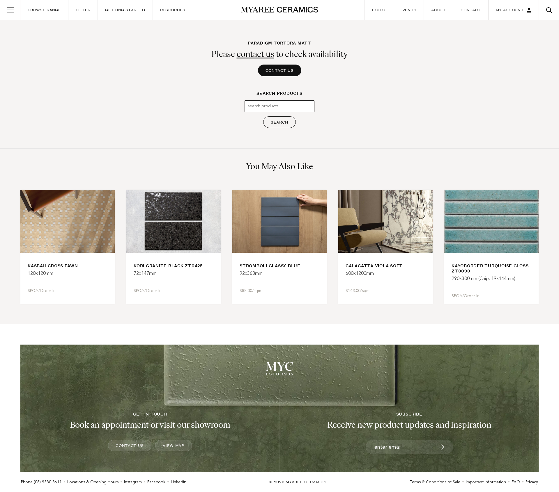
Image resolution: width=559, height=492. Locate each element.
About (438, 10)
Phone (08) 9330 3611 (41, 481)
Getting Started (125, 10)
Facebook (156, 481)
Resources (172, 10)
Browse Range (44, 10)
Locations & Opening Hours (92, 481)
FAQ (516, 481)
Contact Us (280, 70)
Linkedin (178, 481)
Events (407, 10)
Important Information (486, 481)
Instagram (133, 481)
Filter (83, 10)
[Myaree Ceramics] (279, 10)
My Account (510, 10)
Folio (378, 10)
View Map (173, 445)
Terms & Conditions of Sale (435, 481)
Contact (471, 10)
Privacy (532, 481)
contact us (255, 54)
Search (279, 122)
